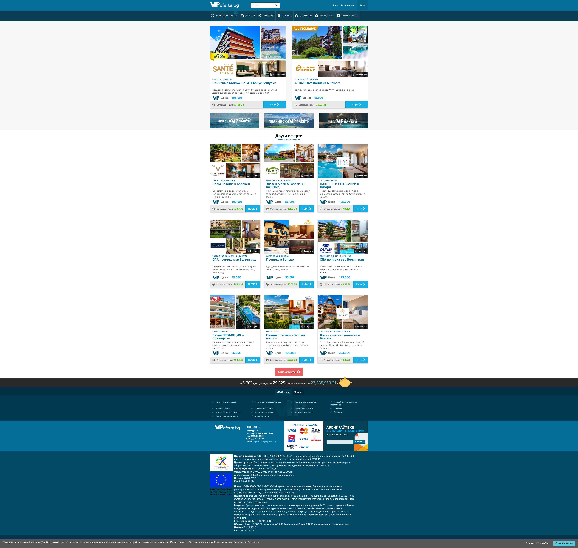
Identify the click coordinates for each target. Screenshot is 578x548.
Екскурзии (339, 412)
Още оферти (287, 372)
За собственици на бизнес (227, 412)
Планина (287, 15)
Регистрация (347, 5)
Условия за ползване (265, 412)
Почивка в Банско (280, 259)
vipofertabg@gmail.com (265, 441)
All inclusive (326, 15)
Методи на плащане (304, 412)
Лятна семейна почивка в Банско (340, 336)
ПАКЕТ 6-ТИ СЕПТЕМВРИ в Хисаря (339, 185)
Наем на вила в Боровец (231, 184)
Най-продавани (350, 15)
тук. (231, 542)
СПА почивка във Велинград (234, 259)
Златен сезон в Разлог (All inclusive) (285, 185)
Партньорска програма (226, 415)
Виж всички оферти (289, 139)
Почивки (338, 408)
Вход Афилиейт (262, 415)
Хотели (298, 392)
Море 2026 (268, 15)
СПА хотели (306, 15)
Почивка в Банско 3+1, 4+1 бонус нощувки (244, 83)
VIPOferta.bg (283, 392)
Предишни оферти (264, 408)
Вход (335, 5)
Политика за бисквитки (305, 401)
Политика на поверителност (268, 401)
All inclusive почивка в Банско (317, 83)
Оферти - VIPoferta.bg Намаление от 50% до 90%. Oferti (225, 5)
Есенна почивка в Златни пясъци (285, 336)
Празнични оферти (303, 408)
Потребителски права (225, 401)
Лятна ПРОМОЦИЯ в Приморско (228, 336)
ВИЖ (273, 105)
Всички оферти (226, 14)
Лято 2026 (250, 15)
